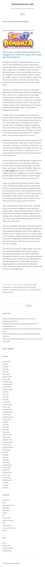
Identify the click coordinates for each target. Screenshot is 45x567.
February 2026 (7, 376)
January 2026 (6, 379)
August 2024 (6, 419)
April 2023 (6, 460)
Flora (4, 503)
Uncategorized (7, 525)
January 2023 (6, 467)
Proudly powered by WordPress (12, 563)
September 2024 (8, 417)
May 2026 (5, 369)
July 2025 (5, 392)
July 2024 (5, 422)
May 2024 (5, 427)
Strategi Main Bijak (33, 289)
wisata (4, 530)
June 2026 (5, 366)
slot (19, 284)
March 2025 (6, 402)
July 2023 (5, 452)
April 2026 (6, 371)
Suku (4, 523)
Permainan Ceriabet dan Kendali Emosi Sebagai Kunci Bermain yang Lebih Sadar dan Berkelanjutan (22, 55)
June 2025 (5, 394)
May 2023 (5, 457)
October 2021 (7, 477)
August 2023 (6, 450)
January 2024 (6, 437)
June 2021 (5, 482)
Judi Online (6, 508)
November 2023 (7, 442)
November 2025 (7, 384)
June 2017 (5, 485)
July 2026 (5, 364)
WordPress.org (7, 550)
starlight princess (8, 520)
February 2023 (7, 465)
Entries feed (6, 545)
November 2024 (7, 412)
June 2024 (5, 424)
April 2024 (6, 429)
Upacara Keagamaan (9, 528)
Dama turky (6, 500)
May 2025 (5, 397)
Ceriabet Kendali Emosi (19, 287)
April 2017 (6, 487)
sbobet (5, 513)
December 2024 (7, 409)
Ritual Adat (6, 510)
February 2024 (7, 434)
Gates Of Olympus (8, 505)
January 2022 (6, 475)
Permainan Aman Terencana (18, 289)
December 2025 (7, 382)
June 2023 (5, 455)
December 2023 (7, 440)
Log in (4, 543)
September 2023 (8, 447)
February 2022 (7, 472)
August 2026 (6, 361)
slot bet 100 (6, 518)
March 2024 (6, 432)
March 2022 (6, 470)
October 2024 (7, 414)
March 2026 (6, 374)
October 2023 (7, 445)
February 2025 (7, 404)
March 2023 (6, 462)
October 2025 (7, 387)
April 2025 (6, 399)
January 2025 (6, 407)
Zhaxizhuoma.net (23, 4)
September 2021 (8, 480)
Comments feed (7, 548)
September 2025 (8, 389)
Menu (22, 14)
